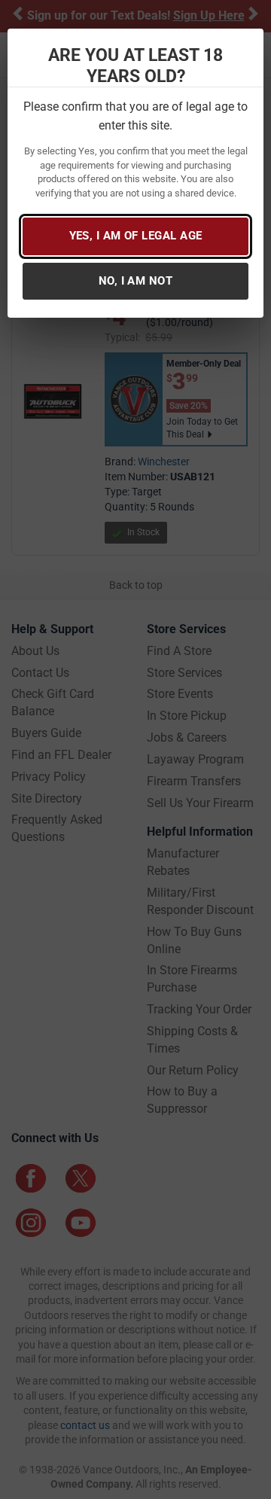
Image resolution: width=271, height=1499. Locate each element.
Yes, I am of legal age (135, 235)
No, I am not (135, 281)
